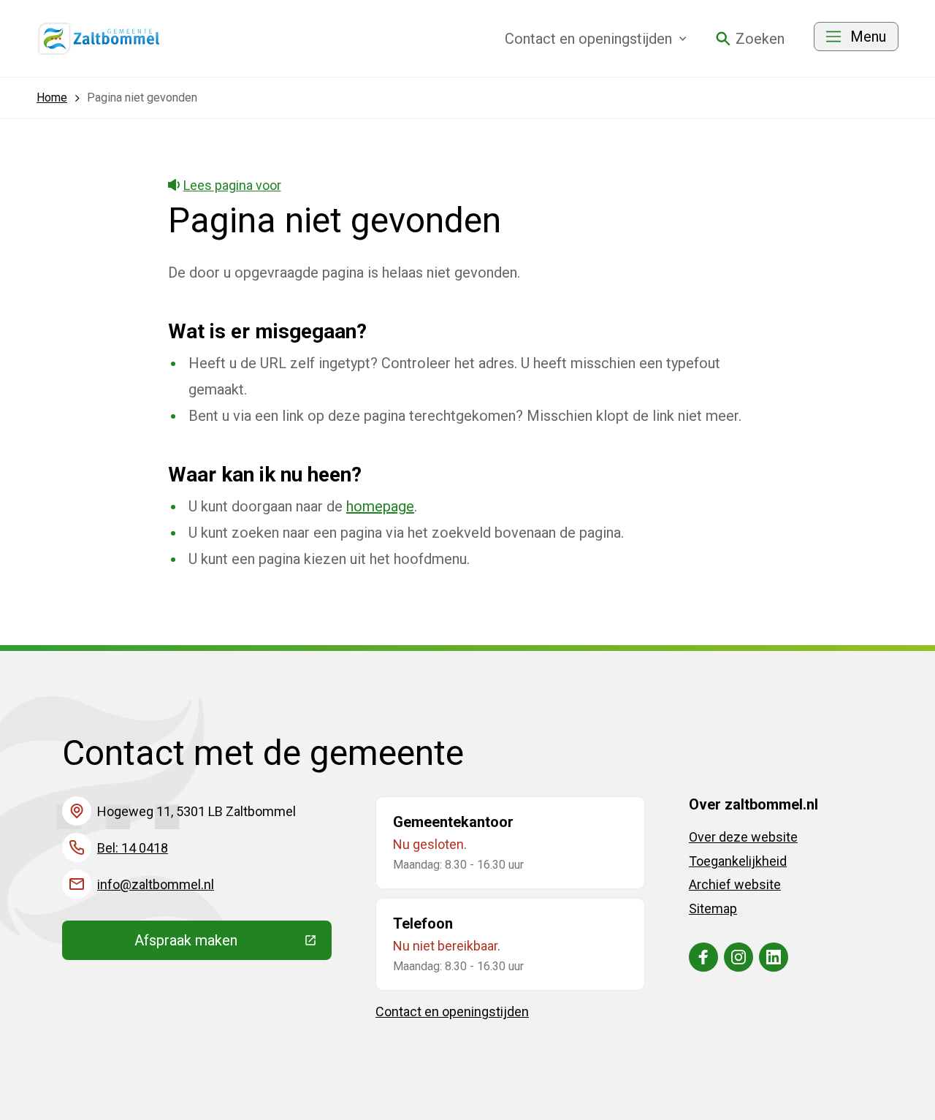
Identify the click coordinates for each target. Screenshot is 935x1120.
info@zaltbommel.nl (155, 884)
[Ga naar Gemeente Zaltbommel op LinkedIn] (773, 957)
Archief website (735, 884)
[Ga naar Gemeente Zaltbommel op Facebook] (703, 957)
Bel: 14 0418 (132, 848)
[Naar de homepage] (99, 39)
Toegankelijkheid (738, 861)
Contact (588, 38)
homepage (380, 506)
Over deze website (743, 837)
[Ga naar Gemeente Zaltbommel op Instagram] (738, 957)
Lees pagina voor (232, 185)
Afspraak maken (233, 944)
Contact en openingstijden (452, 1011)
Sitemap (713, 908)
